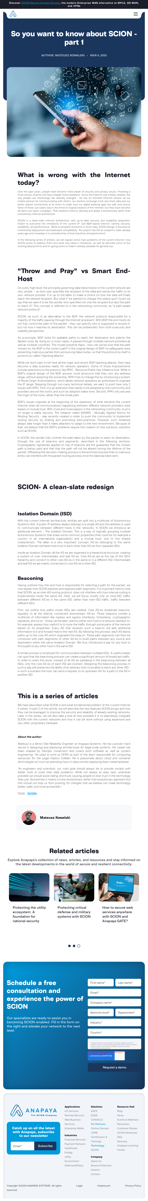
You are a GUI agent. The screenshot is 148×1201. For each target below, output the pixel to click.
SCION (32, 793)
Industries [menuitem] (71, 1135)
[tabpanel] (29, 908)
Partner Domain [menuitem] (100, 1128)
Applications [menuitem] (72, 1106)
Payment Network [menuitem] (75, 1144)
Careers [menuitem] (95, 1169)
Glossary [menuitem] (122, 1141)
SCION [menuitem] (95, 1149)
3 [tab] (78, 946)
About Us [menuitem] (96, 1161)
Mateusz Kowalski (70, 55)
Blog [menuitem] (119, 1111)
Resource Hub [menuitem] (125, 1106)
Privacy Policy (133, 1185)
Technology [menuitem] (97, 1145)
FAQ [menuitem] (119, 1137)
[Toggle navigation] (135, 14)
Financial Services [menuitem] (75, 1139)
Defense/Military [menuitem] (74, 1165)
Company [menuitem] (96, 1156)
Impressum (103, 1185)
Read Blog (29, 936)
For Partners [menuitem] (98, 1124)
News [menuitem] (120, 1115)
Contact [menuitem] (95, 1174)
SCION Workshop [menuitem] (127, 1132)
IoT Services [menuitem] (72, 1111)
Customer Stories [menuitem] (127, 1128)
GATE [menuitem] (94, 1111)
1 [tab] (69, 946)
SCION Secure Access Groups (40, 2)
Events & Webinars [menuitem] (128, 1119)
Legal (79, 1185)
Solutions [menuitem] (96, 1106)
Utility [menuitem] (68, 1156)
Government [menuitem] (72, 1161)
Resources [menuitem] (123, 1124)
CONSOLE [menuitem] (97, 1119)
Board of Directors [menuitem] (101, 1165)
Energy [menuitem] (69, 1152)
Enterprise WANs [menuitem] (74, 1128)
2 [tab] (74, 946)
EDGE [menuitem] (94, 1115)
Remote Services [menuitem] (74, 1115)
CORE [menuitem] (94, 1132)
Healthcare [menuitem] (71, 1148)
